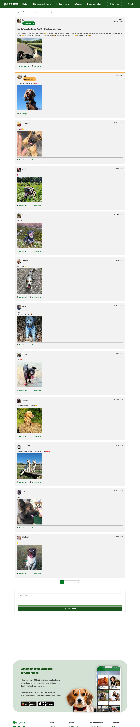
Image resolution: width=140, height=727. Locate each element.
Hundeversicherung (42, 4)
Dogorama (116, 722)
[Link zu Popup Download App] (29, 50)
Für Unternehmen (96, 722)
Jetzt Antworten (24, 66)
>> (78, 582)
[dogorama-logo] (11, 4)
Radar (25, 4)
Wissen (71, 722)
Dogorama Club (94, 4)
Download (115, 4)
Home (16, 12)
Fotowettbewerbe (28, 12)
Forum (21, 12)
